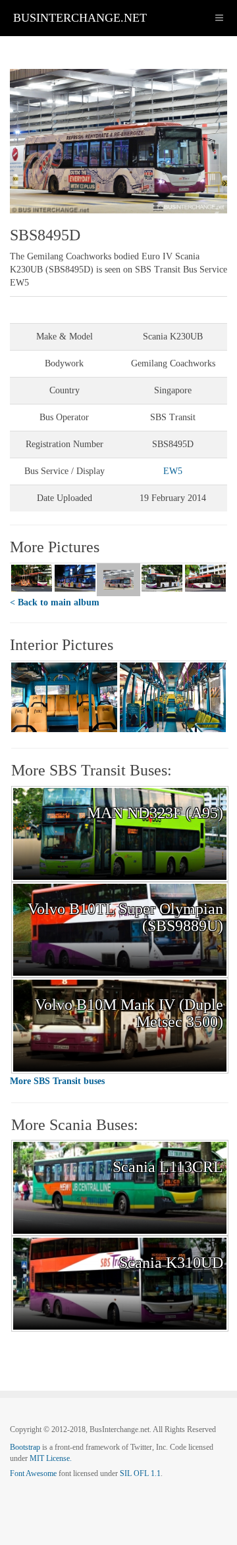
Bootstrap (25, 1447)
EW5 (172, 471)
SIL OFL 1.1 (140, 1473)
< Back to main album (54, 602)
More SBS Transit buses (57, 1081)
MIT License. (51, 1458)
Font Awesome (33, 1473)
